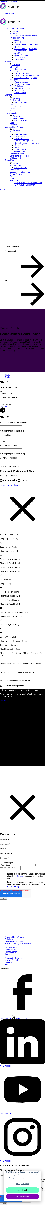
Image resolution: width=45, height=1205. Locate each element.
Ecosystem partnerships (20, 172)
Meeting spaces (21, 82)
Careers (8, 962)
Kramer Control (11, 960)
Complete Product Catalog (25, 36)
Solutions (9, 62)
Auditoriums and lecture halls (26, 75)
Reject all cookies (22, 1196)
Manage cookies (22, 1184)
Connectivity (19, 57)
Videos (13, 111)
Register (13, 125)
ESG (12, 178)
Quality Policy (11, 948)
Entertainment (20, 93)
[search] (11, 242)
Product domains (17, 38)
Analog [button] (8, 377)
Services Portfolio (17, 136)
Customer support (17, 152)
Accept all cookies (22, 1190)
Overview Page (20, 69)
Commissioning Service (24, 141)
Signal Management (23, 55)
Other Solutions (16, 86)
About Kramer (11, 160)
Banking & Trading (22, 88)
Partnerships (10, 950)
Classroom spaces (22, 73)
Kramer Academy (12, 113)
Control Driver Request (19, 156)
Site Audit (18, 147)
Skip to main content (8, 2)
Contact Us (9, 13)
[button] (22, 217)
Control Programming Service (27, 143)
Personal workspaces (23, 84)
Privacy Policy (13, 887)
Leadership (14, 170)
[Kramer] (10, 9)
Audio (16, 40)
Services (14, 127)
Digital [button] (7, 375)
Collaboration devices (23, 51)
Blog (12, 104)
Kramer (20, 876)
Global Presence (17, 174)
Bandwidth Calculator (14, 958)
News (12, 109)
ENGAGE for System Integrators (28, 183)
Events (12, 176)
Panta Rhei (19, 59)
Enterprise (14, 80)
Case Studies (15, 107)
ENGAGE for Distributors (25, 185)
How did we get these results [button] (12, 485)
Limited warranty (17, 154)
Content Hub (10, 95)
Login (7, 15)
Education (14, 71)
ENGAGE (14, 181)
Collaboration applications (25, 49)
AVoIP (17, 53)
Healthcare (19, 91)
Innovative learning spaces (25, 78)
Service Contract (21, 139)
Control (17, 42)
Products (14, 28)
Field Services (20, 149)
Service (14, 941)
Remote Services (21, 145)
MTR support (15, 158)
